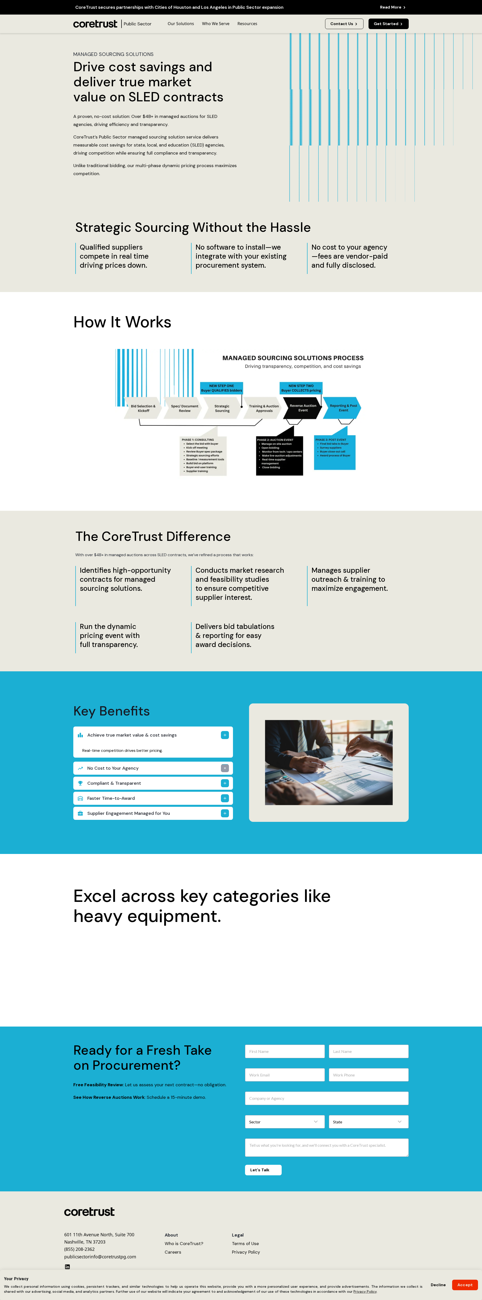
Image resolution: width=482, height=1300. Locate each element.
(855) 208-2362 (79, 1253)
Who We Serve (215, 23)
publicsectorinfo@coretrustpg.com (100, 1261)
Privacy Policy (365, 1291)
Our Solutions (181, 23)
